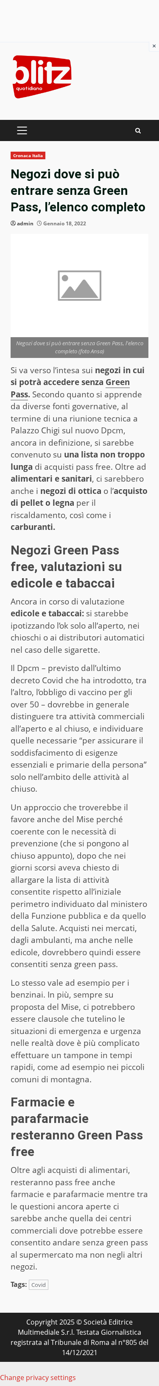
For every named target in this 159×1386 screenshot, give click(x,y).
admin (25, 223)
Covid (38, 1285)
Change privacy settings (38, 1377)
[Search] (138, 130)
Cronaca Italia (28, 155)
